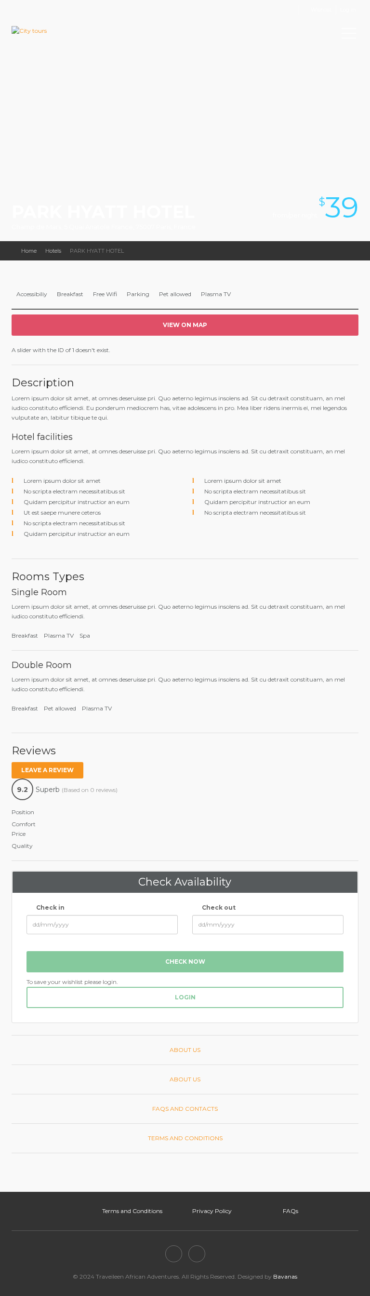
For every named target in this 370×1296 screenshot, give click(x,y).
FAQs (290, 1210)
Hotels (53, 250)
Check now (185, 961)
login (185, 997)
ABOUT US (185, 1049)
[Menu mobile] (349, 35)
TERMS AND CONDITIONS (185, 1138)
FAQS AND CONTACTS (185, 1108)
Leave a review (47, 770)
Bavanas (285, 1276)
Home (29, 250)
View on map (185, 324)
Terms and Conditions (132, 1210)
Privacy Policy (212, 1210)
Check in (50, 907)
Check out (218, 907)
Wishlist (321, 9)
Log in (348, 9)
